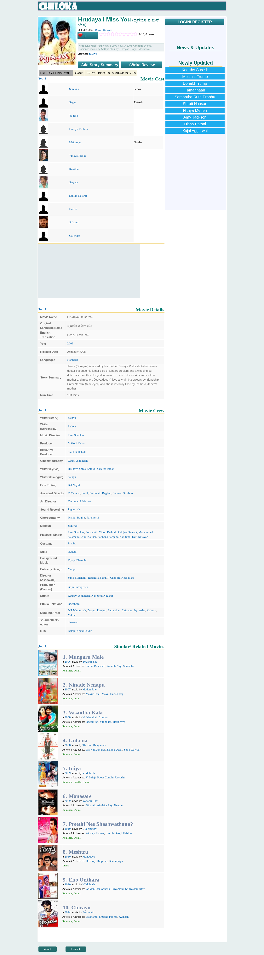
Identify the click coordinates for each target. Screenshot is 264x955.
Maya (105, 693)
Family (77, 782)
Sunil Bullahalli (77, 452)
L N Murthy (90, 828)
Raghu (81, 517)
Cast (79, 73)
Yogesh (73, 115)
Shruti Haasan (195, 104)
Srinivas (128, 493)
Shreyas (74, 89)
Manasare (80, 796)
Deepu (91, 610)
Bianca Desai (114, 749)
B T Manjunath (77, 610)
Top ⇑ (43, 78)
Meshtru (78, 852)
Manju (72, 517)
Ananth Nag (114, 666)
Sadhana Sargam (108, 536)
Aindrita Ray (104, 805)
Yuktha (72, 615)
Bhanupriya (116, 861)
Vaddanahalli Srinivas (96, 717)
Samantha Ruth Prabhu (195, 97)
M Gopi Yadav (76, 443)
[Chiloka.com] (58, 6)
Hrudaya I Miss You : (56, 73)
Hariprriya (119, 721)
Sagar (72, 102)
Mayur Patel (93, 693)
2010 (68, 828)
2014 (68, 912)
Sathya (93, 53)
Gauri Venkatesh (78, 460)
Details (104, 73)
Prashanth (91, 532)
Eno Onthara (84, 880)
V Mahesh (74, 493)
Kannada (72, 359)
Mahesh (151, 610)
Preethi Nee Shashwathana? (101, 824)
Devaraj (90, 861)
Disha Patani (195, 124)
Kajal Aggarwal (195, 131)
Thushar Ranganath (94, 745)
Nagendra (74, 603)
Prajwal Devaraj (95, 749)
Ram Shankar (76, 435)
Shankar (73, 622)
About (47, 949)
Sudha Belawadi (95, 666)
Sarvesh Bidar (105, 468)
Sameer (117, 493)
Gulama (78, 740)
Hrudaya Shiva (77, 468)
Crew (91, 73)
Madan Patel (90, 689)
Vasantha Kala (86, 713)
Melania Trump (195, 76)
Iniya (75, 768)
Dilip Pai (102, 861)
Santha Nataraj (78, 195)
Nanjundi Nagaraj (102, 595)
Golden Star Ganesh (98, 888)
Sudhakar (105, 721)
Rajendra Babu (97, 577)
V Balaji (91, 777)
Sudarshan (114, 610)
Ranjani (101, 610)
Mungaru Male (86, 657)
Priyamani (118, 888)
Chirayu (81, 908)
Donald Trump (195, 83)
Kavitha (74, 169)
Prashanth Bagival (100, 493)
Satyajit (73, 182)
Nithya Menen (195, 110)
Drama (98, 30)
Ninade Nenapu (87, 685)
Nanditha (124, 536)
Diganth (90, 805)
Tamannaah (195, 90)
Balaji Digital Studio (80, 630)
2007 (68, 689)
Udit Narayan (140, 536)
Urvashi (120, 777)
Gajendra (74, 235)
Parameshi (93, 517)
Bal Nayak (74, 485)
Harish (73, 209)
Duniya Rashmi (78, 129)
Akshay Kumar (95, 833)
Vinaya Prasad (77, 155)
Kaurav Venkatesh (79, 595)
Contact (75, 949)
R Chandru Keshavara (120, 577)
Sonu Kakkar (88, 536)
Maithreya (75, 142)
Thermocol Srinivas (79, 501)
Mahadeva (89, 856)
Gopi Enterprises (78, 587)
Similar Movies (124, 73)
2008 (70, 343)
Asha (142, 610)
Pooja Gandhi (105, 777)
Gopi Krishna (124, 833)
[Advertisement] (89, 271)
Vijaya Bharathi (77, 560)
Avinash (124, 916)
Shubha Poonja (108, 916)
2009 (68, 773)
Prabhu (72, 543)
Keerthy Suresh (195, 70)
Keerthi (110, 833)
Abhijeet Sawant (127, 532)
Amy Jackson (194, 117)
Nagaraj (72, 551)
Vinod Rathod (107, 532)
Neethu (118, 805)
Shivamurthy (129, 610)
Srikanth (74, 222)
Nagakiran (92, 721)
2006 (68, 661)
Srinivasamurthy (135, 888)
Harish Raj (116, 693)
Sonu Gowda (132, 749)
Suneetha (128, 666)
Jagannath (74, 509)
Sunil (85, 493)
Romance (107, 30)
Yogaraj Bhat (90, 661)
